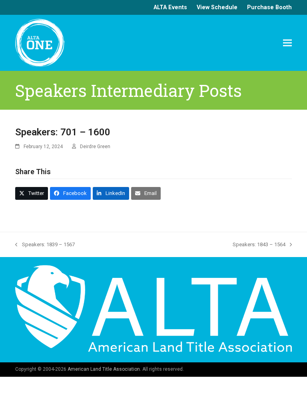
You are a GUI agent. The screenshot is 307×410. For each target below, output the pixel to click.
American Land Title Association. (104, 369)
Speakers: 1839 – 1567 (44, 245)
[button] (287, 42)
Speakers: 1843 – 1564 (259, 245)
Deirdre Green (95, 146)
